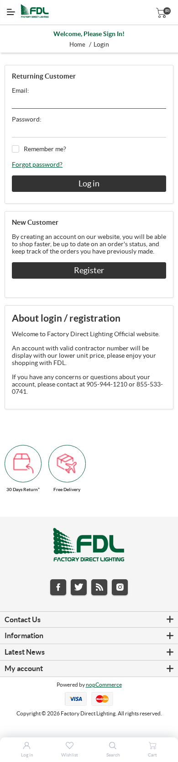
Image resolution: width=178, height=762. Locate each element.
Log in (89, 183)
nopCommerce (104, 685)
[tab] (89, 620)
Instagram (120, 587)
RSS (99, 587)
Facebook (58, 587)
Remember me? (45, 149)
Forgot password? (37, 164)
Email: (20, 90)
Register (89, 270)
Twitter (79, 587)
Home (77, 44)
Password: (27, 119)
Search (113, 754)
